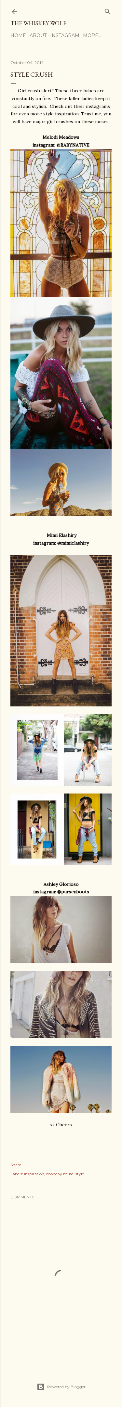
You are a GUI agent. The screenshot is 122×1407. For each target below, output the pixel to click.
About (38, 35)
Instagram (64, 35)
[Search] (108, 10)
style (79, 1173)
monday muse (60, 1173)
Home (18, 35)
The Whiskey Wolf (38, 23)
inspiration (34, 1173)
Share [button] (15, 1164)
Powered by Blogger (66, 1386)
